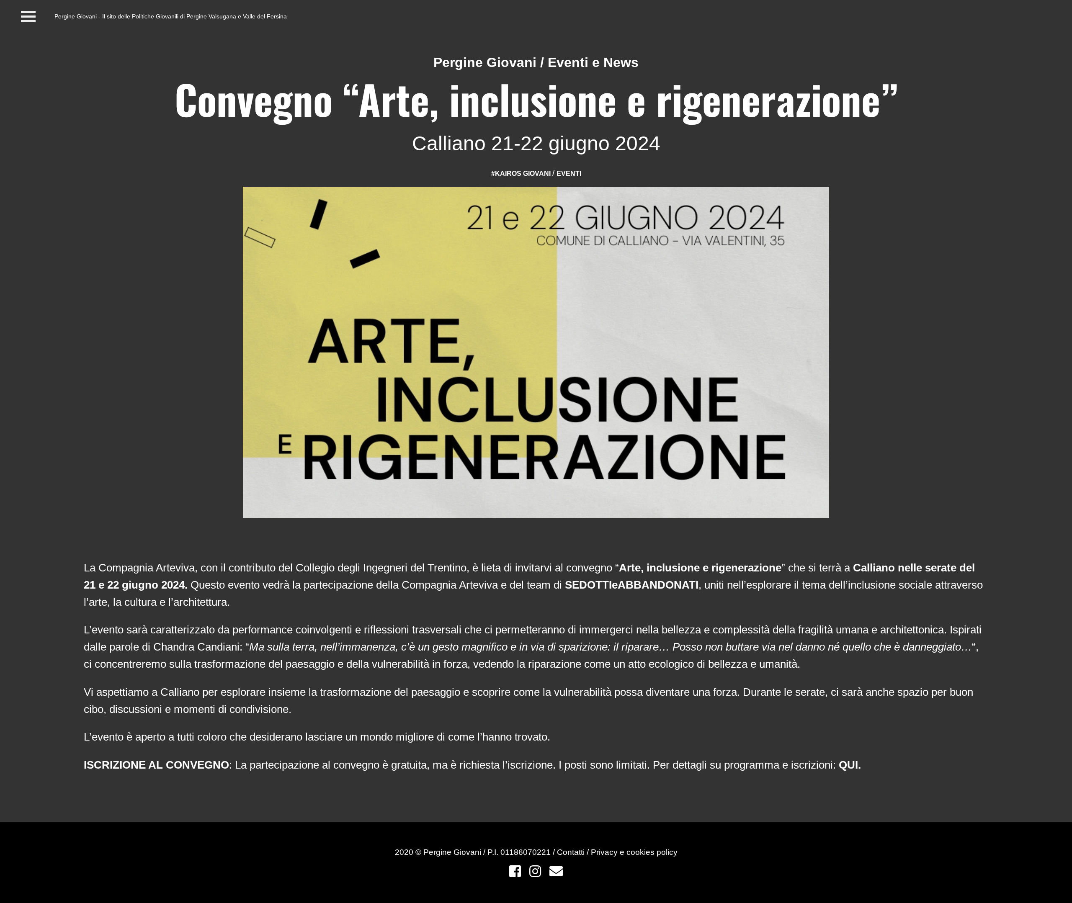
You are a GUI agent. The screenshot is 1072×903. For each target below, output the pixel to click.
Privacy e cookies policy (634, 852)
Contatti (572, 852)
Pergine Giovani (484, 62)
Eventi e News (593, 62)
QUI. (850, 765)
